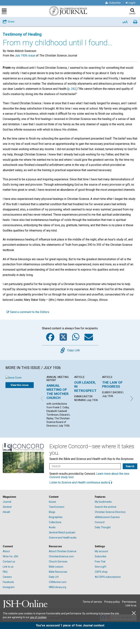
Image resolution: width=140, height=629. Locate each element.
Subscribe (115, 2)
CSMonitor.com (58, 582)
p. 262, (72, 89)
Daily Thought (103, 527)
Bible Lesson (56, 566)
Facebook (8, 582)
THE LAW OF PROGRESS (112, 384)
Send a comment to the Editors (29, 312)
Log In (132, 2)
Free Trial (100, 561)
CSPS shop (101, 571)
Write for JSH (10, 556)
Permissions (129, 601)
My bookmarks (103, 501)
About (6, 551)
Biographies (56, 517)
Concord (99, 522)
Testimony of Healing (22, 34)
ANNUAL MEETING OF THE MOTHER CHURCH (57, 391)
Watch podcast (62, 532)
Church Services (58, 561)
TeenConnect (56, 506)
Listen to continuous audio (79, 482)
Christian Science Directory (110, 512)
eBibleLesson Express (107, 517)
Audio (52, 527)
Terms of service (92, 601)
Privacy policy (112, 601)
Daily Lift (54, 576)
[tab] (24, 496)
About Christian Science (62, 551)
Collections (55, 522)
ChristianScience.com (61, 556)
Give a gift (100, 566)
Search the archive (105, 506)
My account (101, 551)
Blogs (52, 512)
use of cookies (38, 617)
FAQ (5, 571)
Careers (7, 576)
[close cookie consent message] (133, 613)
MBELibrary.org (57, 587)
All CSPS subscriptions (108, 576)
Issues (52, 501)
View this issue (19, 385)
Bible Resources (58, 571)
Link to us (8, 566)
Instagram (9, 587)
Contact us (9, 561)
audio (63, 537)
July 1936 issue (25, 55)
